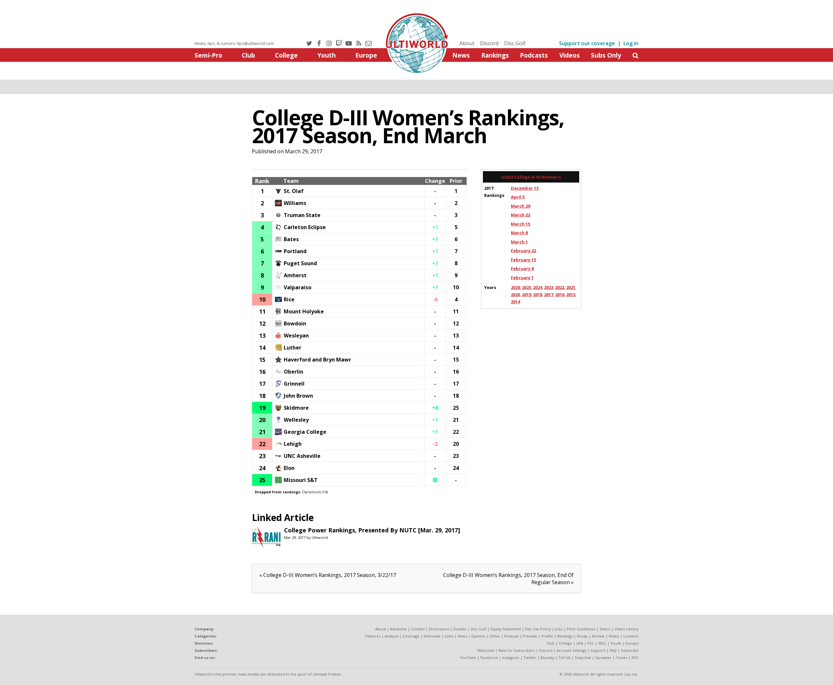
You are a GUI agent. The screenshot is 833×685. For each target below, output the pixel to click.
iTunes (621, 657)
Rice (289, 299)
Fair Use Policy (538, 628)
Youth (326, 55)
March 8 (519, 233)
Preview (530, 636)
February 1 (522, 278)
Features (372, 636)
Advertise (398, 628)
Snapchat (583, 657)
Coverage (411, 636)
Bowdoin (295, 323)
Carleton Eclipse (305, 227)
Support (598, 650)
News (461, 55)
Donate (459, 628)
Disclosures (439, 628)
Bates (291, 239)
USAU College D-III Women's (531, 177)
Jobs (559, 628)
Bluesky (547, 657)
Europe (366, 55)
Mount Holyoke (304, 311)
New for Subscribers (516, 650)
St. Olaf (294, 191)
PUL (590, 643)
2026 (515, 287)
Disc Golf (515, 43)
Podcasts (534, 55)
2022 (559, 287)
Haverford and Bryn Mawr (317, 359)
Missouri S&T (301, 480)
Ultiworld (320, 537)
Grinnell (294, 383)
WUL (602, 643)
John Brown (298, 395)
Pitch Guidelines (581, 628)
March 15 (520, 224)
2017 (548, 294)
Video (614, 636)
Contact (418, 628)
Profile (547, 636)
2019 (526, 294)
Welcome (485, 650)
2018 (537, 294)
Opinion (478, 636)
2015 (570, 294)
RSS (635, 657)
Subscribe (629, 650)
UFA (579, 643)
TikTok (564, 657)
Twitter (530, 657)
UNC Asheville (302, 455)
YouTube (468, 657)
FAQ (613, 650)
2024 (537, 287)
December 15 (525, 188)
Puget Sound (300, 263)
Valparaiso (297, 287)
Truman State (302, 215)
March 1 (519, 242)
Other (495, 636)
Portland (295, 251)
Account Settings (571, 650)
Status (605, 628)
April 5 (518, 197)
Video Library (626, 628)
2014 (515, 302)
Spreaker (603, 657)
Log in (630, 43)
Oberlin (293, 371)
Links (448, 636)
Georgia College (305, 431)
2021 (570, 287)
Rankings (495, 55)
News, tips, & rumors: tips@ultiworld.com (234, 43)
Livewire (630, 636)
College (286, 55)
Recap (582, 636)
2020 (515, 294)
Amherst (295, 275)
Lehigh (293, 443)
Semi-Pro (208, 55)
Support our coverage (587, 43)
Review (598, 636)
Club (248, 55)
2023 (548, 287)
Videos (569, 55)
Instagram (510, 657)
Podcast (511, 636)
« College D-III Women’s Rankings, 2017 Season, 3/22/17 (327, 575)
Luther (292, 347)
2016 (559, 294)
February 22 (523, 250)
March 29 (520, 206)
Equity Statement (506, 628)
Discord (489, 43)
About (466, 43)
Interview (432, 636)
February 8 (522, 268)
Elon (289, 468)
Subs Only (606, 55)
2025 (526, 287)
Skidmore (296, 407)
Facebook (489, 657)
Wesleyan (296, 335)
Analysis (391, 636)
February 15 (523, 260)
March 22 (520, 215)
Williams (295, 203)
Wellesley (296, 419)
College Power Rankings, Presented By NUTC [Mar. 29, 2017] (372, 530)
